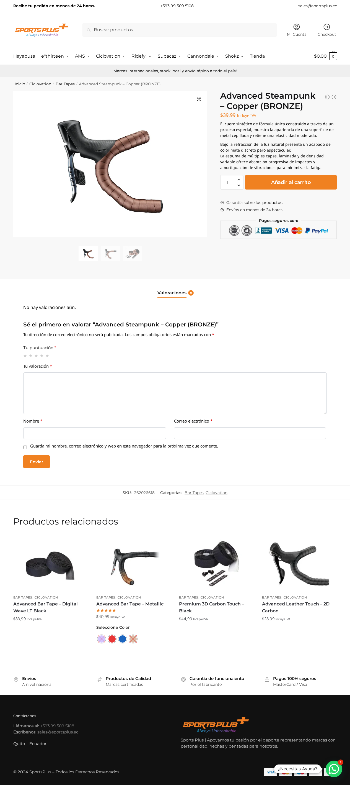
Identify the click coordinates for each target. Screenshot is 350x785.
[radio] (101, 639)
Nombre (32, 422)
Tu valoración (37, 367)
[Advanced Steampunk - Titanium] (334, 97)
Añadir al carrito (291, 182)
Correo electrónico (193, 422)
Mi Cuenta (297, 34)
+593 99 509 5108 (176, 5)
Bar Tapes (65, 84)
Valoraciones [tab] (171, 292)
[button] (199, 99)
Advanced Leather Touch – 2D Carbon (296, 607)
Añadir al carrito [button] (50, 660)
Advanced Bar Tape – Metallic (130, 604)
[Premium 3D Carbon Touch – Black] (216, 564)
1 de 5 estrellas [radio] (25, 356)
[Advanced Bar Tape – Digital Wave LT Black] (50, 564)
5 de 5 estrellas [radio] (47, 356)
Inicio (20, 84)
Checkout (327, 34)
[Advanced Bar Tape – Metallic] (133, 564)
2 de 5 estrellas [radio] (31, 356)
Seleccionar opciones (133, 660)
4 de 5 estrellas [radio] (42, 356)
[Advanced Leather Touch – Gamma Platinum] (327, 97)
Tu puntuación (39, 347)
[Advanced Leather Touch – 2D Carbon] (299, 564)
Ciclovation (40, 84)
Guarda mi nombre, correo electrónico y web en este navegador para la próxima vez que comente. (124, 447)
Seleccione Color (113, 627)
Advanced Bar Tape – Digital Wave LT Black (45, 607)
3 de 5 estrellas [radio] (36, 356)
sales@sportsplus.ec (317, 5)
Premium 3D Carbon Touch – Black (211, 607)
